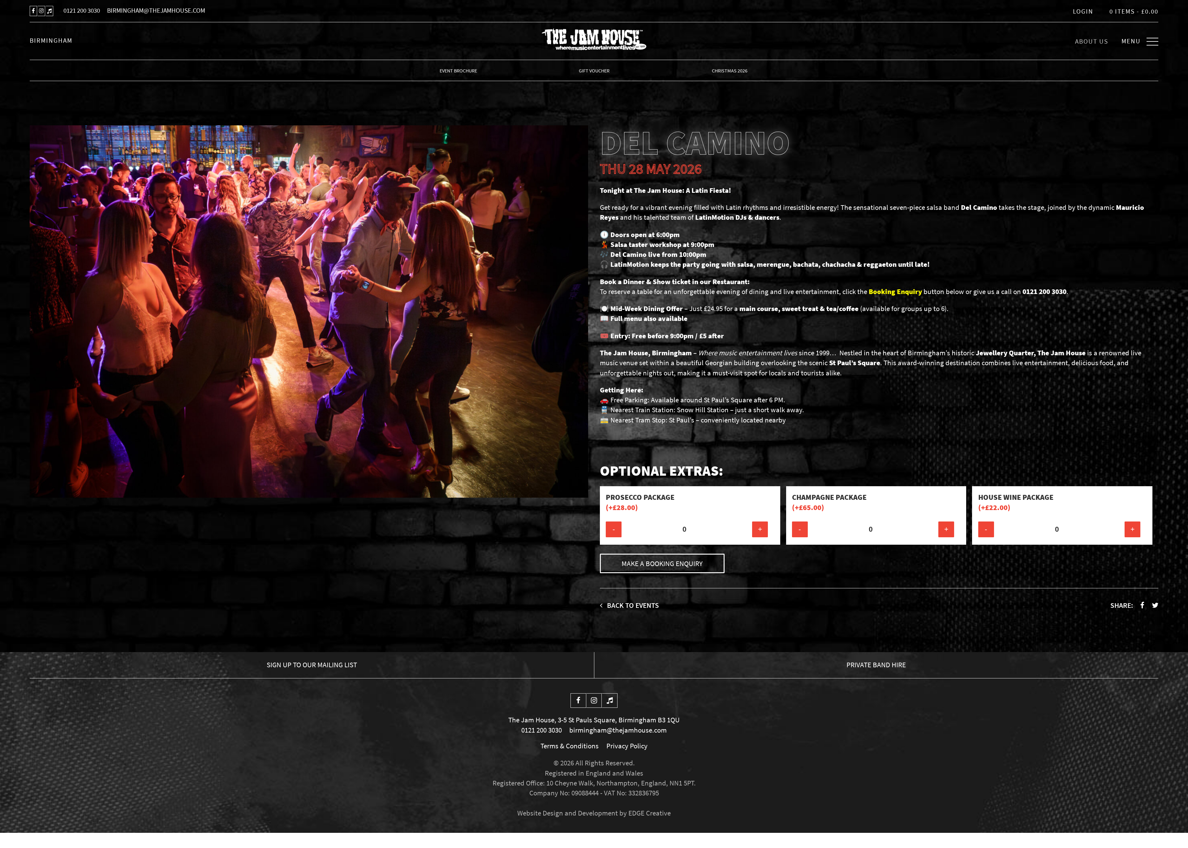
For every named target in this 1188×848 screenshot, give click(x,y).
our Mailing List (312, 664)
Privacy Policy (627, 745)
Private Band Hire (876, 664)
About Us (1091, 41)
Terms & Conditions (569, 745)
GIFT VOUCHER (594, 70)
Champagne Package (829, 502)
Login (1083, 11)
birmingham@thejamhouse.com (156, 10)
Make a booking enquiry (662, 563)
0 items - (1133, 11)
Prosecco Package (640, 502)
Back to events (632, 605)
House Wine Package (1015, 502)
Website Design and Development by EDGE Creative (594, 812)
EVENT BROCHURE (458, 70)
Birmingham (51, 41)
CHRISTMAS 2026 (729, 70)
